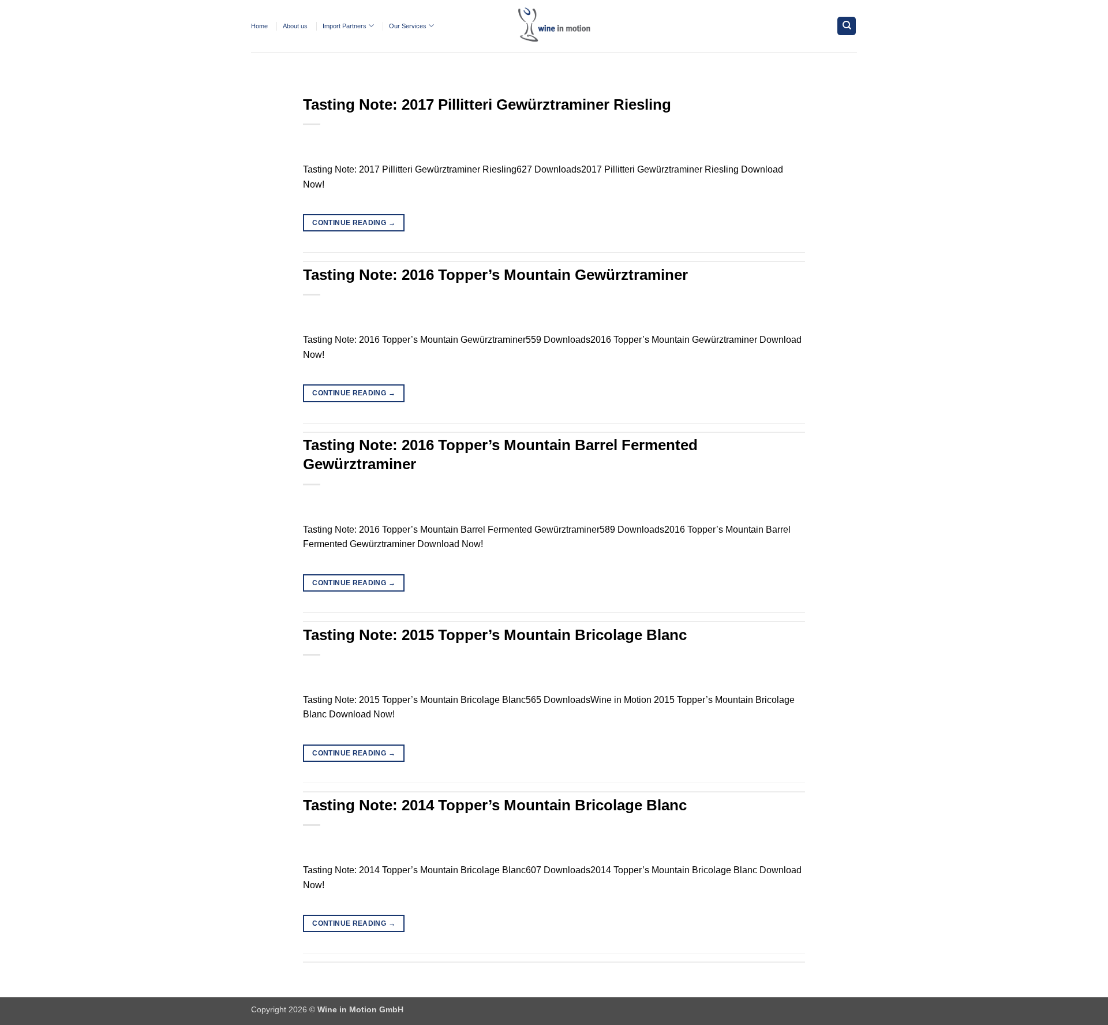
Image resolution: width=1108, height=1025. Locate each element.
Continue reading (353, 223)
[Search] (846, 26)
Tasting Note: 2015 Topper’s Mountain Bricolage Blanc (495, 635)
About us (295, 26)
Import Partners (344, 26)
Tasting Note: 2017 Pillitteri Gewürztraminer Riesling (487, 104)
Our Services (407, 26)
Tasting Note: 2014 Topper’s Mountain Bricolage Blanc (495, 805)
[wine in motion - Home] (554, 26)
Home (259, 26)
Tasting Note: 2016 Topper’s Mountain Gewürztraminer (495, 275)
